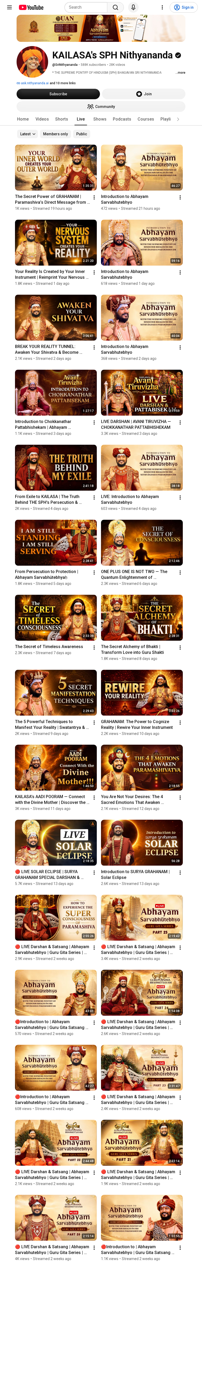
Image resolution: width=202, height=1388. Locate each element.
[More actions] (94, 197)
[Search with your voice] (133, 7)
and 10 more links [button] (63, 83)
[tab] (23, 119)
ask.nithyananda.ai (34, 83)
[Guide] (9, 7)
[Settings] (162, 7)
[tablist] (101, 119)
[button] (178, 119)
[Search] (115, 7)
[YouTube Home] (31, 7)
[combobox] (87, 7)
